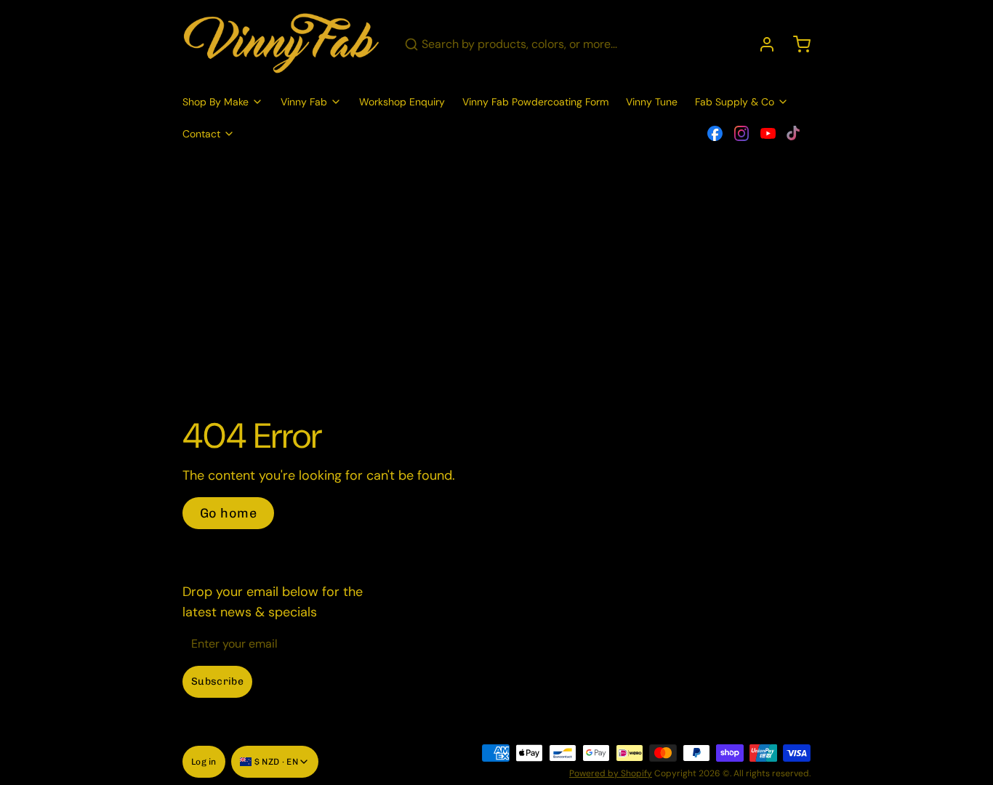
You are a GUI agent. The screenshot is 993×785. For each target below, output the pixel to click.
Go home (228, 513)
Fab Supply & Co (734, 101)
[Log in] (761, 44)
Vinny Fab (304, 101)
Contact (201, 133)
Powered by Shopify (610, 773)
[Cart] (796, 44)
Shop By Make (215, 101)
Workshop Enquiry (402, 101)
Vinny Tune (652, 101)
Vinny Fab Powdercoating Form (535, 101)
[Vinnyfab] (281, 44)
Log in (204, 762)
